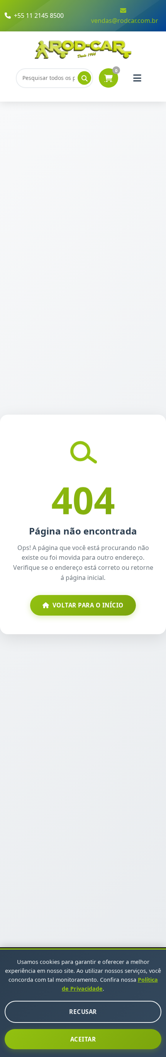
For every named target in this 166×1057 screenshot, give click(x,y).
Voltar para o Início (88, 605)
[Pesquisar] (84, 78)
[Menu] (137, 78)
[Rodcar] (83, 49)
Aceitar (83, 1039)
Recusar (83, 1011)
